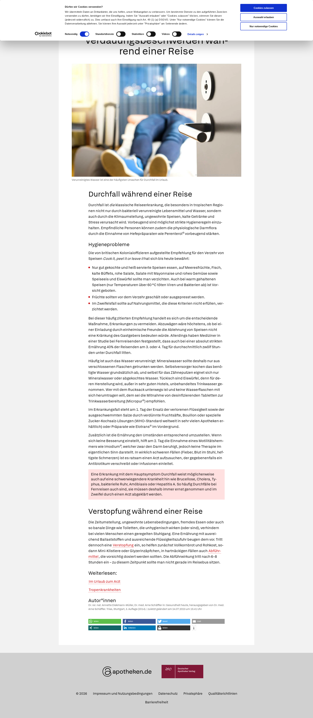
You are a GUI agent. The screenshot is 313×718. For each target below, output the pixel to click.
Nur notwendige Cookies (264, 26)
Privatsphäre (192, 693)
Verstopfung (123, 545)
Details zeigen (195, 34)
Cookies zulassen (264, 8)
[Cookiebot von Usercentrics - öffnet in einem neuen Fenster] (43, 34)
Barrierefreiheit (156, 702)
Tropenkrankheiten (105, 589)
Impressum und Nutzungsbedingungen (122, 693)
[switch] (121, 34)
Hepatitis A (165, 484)
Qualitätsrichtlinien (222, 693)
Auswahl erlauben (263, 17)
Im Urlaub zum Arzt (104, 581)
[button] (104, 621)
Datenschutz (168, 693)
